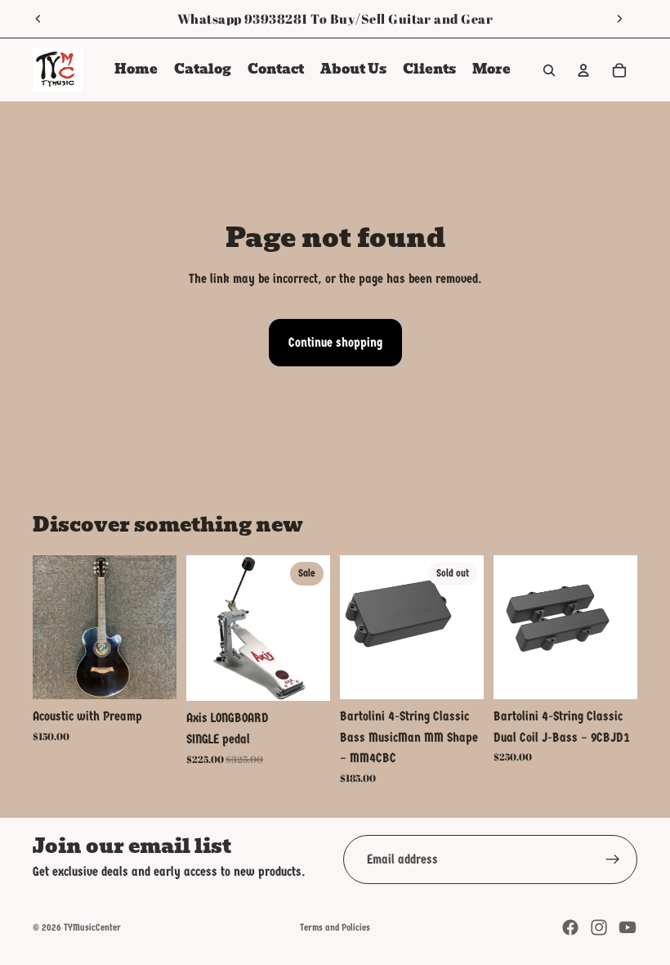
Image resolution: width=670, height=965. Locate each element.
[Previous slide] (38, 19)
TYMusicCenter (92, 927)
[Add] (151, 674)
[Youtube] (627, 927)
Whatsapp (209, 19)
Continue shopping (335, 342)
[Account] (583, 70)
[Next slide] (619, 19)
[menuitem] (491, 70)
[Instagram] (599, 927)
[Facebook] (570, 927)
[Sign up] (613, 859)
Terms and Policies (335, 927)
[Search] (549, 70)
